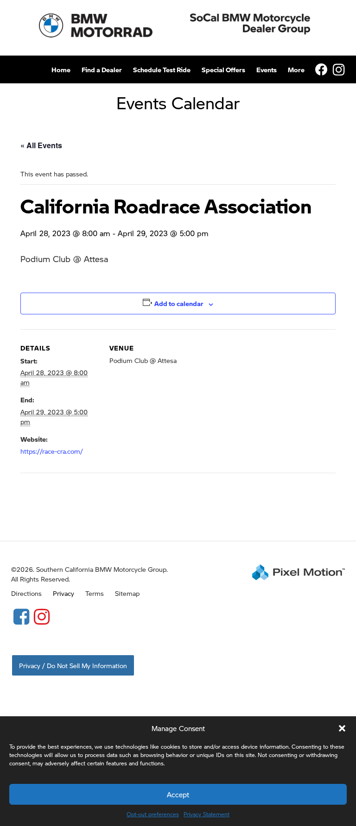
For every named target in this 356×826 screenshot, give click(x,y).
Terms (94, 593)
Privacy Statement (206, 814)
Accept (178, 794)
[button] (342, 728)
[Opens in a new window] (21, 615)
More (296, 69)
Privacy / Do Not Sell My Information (73, 665)
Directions (26, 593)
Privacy (63, 593)
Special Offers (223, 69)
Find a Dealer (102, 69)
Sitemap (127, 593)
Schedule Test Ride (162, 69)
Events (266, 69)
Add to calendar (178, 303)
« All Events (41, 145)
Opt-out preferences (153, 814)
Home (60, 69)
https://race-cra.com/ (51, 451)
